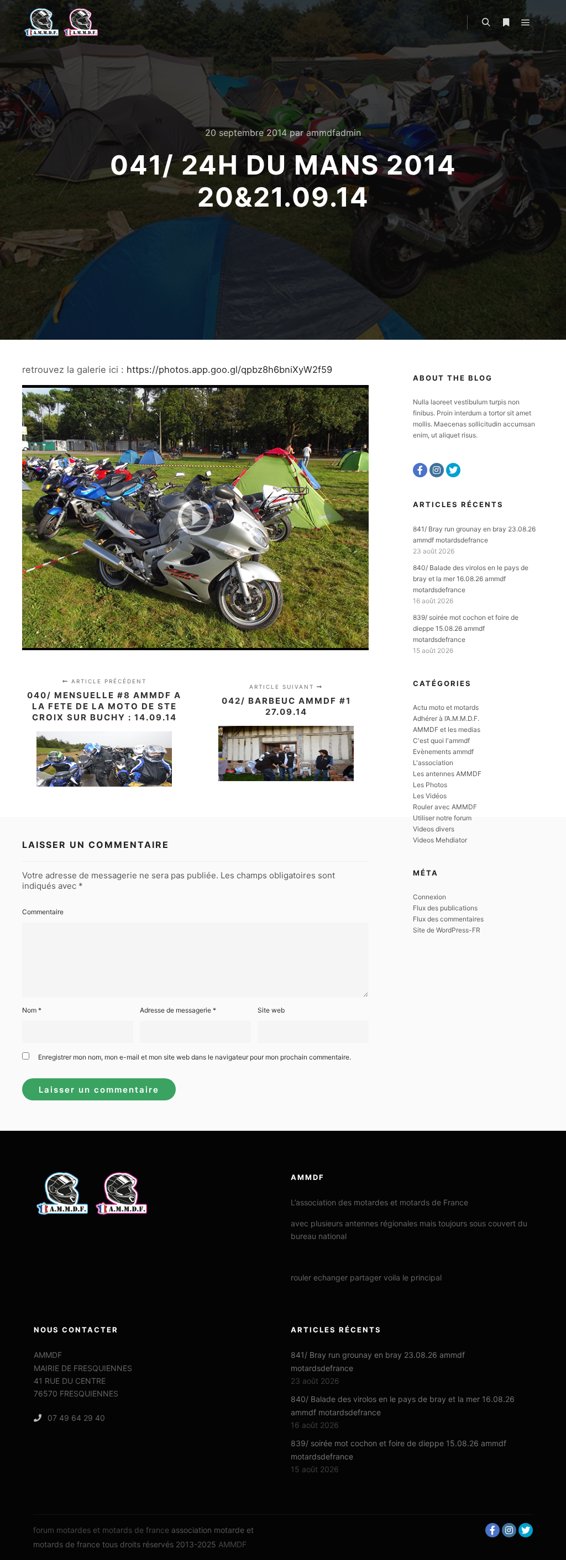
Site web (271, 1010)
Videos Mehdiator (440, 840)
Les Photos (430, 785)
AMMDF (232, 1544)
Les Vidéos (430, 796)
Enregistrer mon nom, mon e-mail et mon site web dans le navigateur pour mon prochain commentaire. (194, 1057)
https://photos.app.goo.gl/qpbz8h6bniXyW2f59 (229, 369)
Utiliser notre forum (442, 818)
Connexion (429, 897)
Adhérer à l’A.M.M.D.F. (446, 718)
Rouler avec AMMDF (445, 807)
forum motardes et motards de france (101, 1530)
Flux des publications (445, 908)
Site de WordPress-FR (446, 930)
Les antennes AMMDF (447, 774)
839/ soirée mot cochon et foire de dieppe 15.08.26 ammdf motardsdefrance (465, 628)
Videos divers (433, 829)
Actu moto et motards (446, 707)
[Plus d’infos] (506, 22)
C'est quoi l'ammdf (441, 740)
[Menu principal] (526, 22)
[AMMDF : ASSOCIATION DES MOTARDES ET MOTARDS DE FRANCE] (77, 22)
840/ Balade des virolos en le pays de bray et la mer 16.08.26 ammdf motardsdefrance (470, 578)
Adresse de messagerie (178, 1010)
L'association (433, 762)
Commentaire (43, 912)
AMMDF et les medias (446, 729)
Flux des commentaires (448, 919)
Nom (31, 1010)
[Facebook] (420, 470)
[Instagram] (436, 470)
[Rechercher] (486, 22)
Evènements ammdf (443, 751)
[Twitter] (453, 470)
